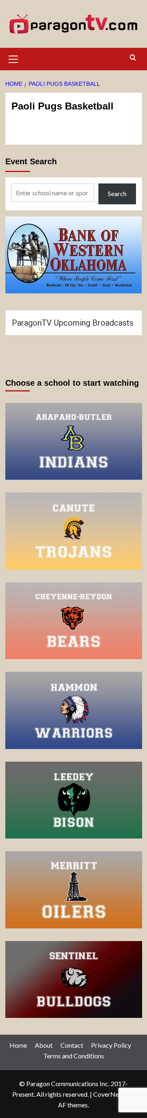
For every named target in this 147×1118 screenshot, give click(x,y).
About (44, 1045)
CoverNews (110, 1094)
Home (18, 1045)
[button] (13, 58)
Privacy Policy (111, 1045)
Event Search (31, 161)
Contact (71, 1045)
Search (117, 193)
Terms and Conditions (73, 1056)
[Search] (133, 58)
